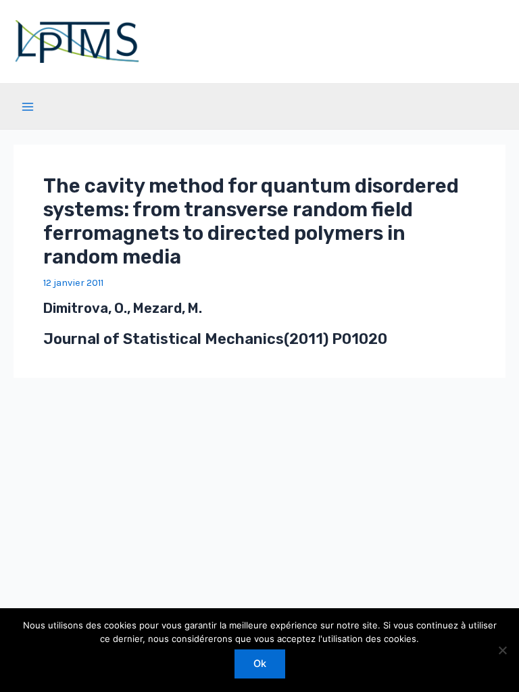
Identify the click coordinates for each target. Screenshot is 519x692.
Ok (259, 664)
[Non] (502, 650)
